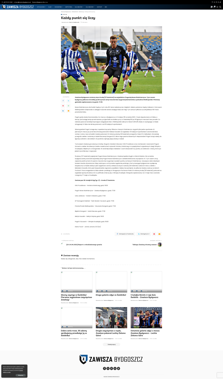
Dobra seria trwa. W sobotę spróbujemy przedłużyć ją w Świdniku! (74, 333)
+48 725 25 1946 (7, 2)
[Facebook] (212, 2)
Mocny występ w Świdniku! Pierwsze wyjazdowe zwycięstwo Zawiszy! (76, 297)
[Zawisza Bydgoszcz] (18, 7)
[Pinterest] (63, 106)
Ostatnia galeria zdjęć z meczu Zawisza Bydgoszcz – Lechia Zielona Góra (145, 333)
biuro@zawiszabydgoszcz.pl (23, 2)
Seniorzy (64, 14)
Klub (65, 290)
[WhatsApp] (68, 106)
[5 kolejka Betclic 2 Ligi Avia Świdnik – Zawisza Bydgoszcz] (146, 281)
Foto (99, 290)
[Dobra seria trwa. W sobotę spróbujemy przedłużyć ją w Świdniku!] (76, 317)
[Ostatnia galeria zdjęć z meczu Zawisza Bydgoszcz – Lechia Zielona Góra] (146, 317)
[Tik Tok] (220, 2)
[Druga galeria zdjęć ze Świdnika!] (111, 281)
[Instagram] (216, 2)
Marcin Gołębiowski (74, 22)
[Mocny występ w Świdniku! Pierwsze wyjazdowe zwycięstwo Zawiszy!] (76, 281)
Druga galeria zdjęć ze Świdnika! (111, 295)
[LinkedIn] (63, 111)
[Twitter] (214, 2)
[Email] (68, 111)
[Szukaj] (220, 7)
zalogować (71, 259)
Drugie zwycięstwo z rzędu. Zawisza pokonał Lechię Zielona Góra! (111, 333)
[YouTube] (218, 2)
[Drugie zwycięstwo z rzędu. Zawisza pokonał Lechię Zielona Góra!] (111, 317)
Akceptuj (20, 375)
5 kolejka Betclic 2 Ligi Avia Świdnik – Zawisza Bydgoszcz (144, 296)
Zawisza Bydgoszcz (74, 302)
